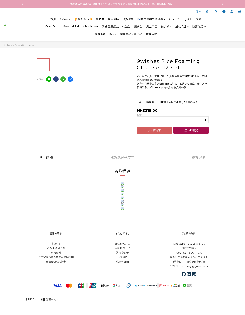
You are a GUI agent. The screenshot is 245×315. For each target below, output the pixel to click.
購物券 (100, 19)
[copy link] (70, 79)
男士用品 (151, 26)
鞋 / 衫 (165, 26)
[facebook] (56, 79)
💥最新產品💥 (83, 19)
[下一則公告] (223, 4)
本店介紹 (56, 243)
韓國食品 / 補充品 (131, 34)
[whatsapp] (63, 79)
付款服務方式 (122, 248)
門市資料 (56, 252)
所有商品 (65, 19)
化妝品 (126, 26)
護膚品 (138, 26)
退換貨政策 (122, 252)
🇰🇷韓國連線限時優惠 (150, 19)
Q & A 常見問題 (56, 248)
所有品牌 (19, 44)
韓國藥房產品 (110, 26)
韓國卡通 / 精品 (104, 34)
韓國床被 (151, 34)
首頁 (53, 19)
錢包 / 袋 (180, 26)
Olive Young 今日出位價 (185, 19)
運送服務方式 (122, 243)
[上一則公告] (22, 4)
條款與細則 (122, 261)
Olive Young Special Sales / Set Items (72, 26)
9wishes (30, 44)
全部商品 (8, 44)
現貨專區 (113, 19)
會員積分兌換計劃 (56, 261)
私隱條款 (122, 257)
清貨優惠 (128, 19)
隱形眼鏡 (198, 26)
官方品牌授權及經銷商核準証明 (56, 257)
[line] (48, 79)
